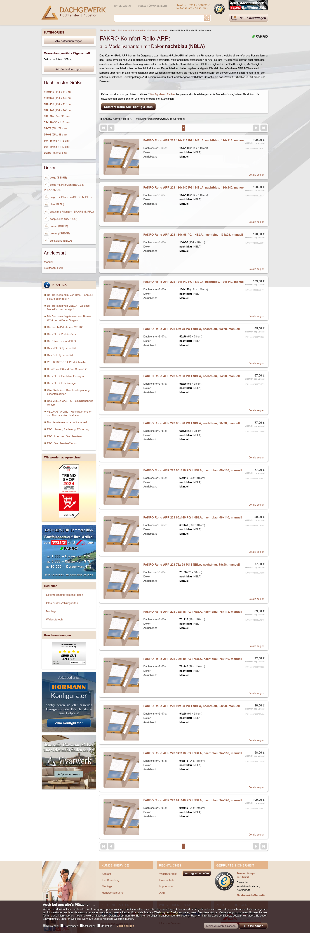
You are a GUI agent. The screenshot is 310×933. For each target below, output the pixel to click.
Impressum (166, 886)
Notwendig (52, 925)
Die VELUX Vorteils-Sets (61, 334)
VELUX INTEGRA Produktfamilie (66, 362)
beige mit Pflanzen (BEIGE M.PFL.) (70, 197)
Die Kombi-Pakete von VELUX (65, 327)
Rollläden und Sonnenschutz (132, 30)
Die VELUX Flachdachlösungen (65, 376)
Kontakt (106, 873)
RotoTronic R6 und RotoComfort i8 (67, 369)
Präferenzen (71, 925)
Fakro (113, 30)
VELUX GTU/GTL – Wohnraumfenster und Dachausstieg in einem (69, 413)
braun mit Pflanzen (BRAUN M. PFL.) (71, 211)
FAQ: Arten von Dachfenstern (64, 436)
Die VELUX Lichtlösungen (62, 383)
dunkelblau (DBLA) (60, 240)
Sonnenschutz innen (158, 30)
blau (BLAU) (56, 204)
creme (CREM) (58, 226)
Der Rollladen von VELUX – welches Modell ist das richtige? (68, 307)
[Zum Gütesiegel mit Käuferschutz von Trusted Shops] (219, 9)
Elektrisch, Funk (53, 268)
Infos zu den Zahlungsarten (62, 602)
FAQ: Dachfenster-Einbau (62, 443)
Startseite (104, 30)
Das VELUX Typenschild (61, 348)
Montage (51, 611)
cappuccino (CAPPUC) (63, 219)
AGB (162, 892)
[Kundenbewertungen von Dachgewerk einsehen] (69, 664)
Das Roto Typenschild (60, 355)
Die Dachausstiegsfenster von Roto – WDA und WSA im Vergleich (69, 318)
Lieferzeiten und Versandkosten (64, 594)
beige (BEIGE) (58, 177)
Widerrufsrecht (54, 619)
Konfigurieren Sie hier (162, 94)
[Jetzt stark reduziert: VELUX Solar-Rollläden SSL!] (248, 5)
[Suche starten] (207, 18)
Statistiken (89, 925)
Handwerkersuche (112, 892)
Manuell (48, 262)
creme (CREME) (59, 233)
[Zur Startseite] (73, 12)
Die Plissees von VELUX (61, 341)
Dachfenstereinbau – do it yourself (67, 422)
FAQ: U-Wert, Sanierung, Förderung (68, 429)
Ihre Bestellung (110, 880)
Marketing (106, 925)
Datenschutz (166, 880)
